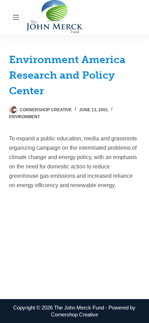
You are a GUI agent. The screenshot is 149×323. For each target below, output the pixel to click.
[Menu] (16, 17)
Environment (24, 116)
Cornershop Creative (74, 314)
